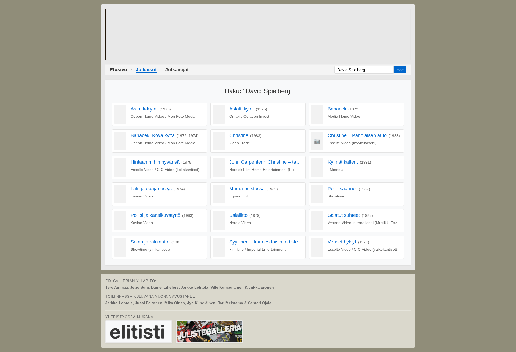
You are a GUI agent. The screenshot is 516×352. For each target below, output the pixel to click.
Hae (400, 69)
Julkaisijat (177, 69)
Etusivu (118, 69)
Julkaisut (146, 69)
